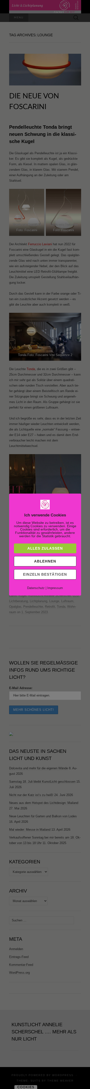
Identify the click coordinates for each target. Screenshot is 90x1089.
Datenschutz (36, 588)
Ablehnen (45, 561)
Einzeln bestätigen (45, 574)
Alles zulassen (45, 548)
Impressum (55, 588)
